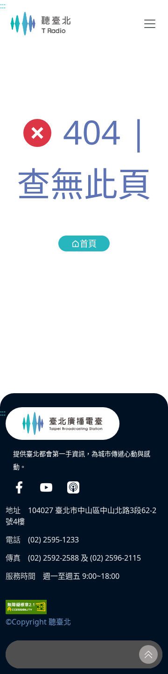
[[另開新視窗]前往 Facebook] (19, 487)
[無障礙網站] (26, 606)
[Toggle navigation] (149, 24)
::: (3, 5)
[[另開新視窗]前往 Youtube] (46, 487)
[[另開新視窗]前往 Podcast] (73, 487)
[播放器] (84, 654)
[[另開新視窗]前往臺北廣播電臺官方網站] (62, 423)
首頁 (88, 243)
